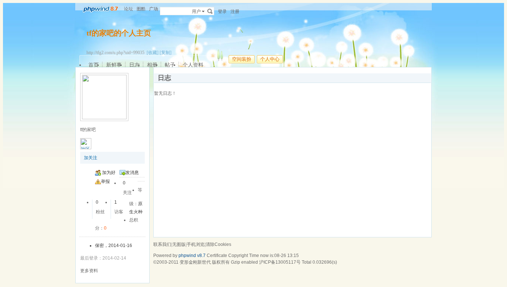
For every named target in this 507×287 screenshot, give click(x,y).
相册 (152, 65)
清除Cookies (218, 244)
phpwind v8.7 (192, 255)
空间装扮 (241, 59)
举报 (105, 181)
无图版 (179, 244)
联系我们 (162, 244)
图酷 (141, 9)
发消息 (132, 172)
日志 (134, 65)
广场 (153, 9)
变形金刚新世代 (195, 262)
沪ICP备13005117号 (280, 262)
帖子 (170, 65)
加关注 (90, 157)
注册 (234, 11)
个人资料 (193, 65)
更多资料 (89, 270)
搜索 (210, 11)
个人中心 (269, 59)
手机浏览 (196, 244)
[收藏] (152, 52)
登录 (222, 11)
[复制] (165, 52)
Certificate (217, 255)
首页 (93, 65)
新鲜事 (114, 65)
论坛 (128, 9)
